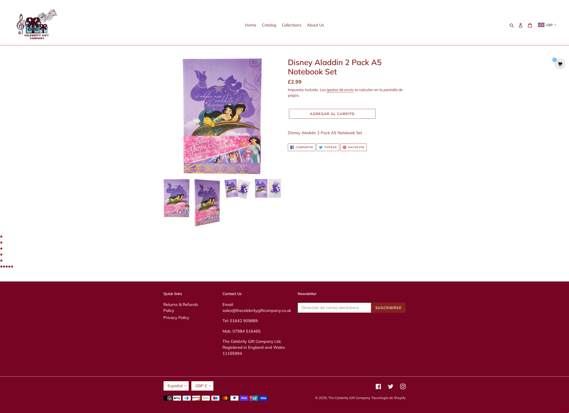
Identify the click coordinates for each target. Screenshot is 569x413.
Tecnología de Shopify (388, 398)
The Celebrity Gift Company (349, 398)
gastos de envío (340, 89)
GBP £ (201, 385)
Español (175, 385)
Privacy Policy (176, 317)
